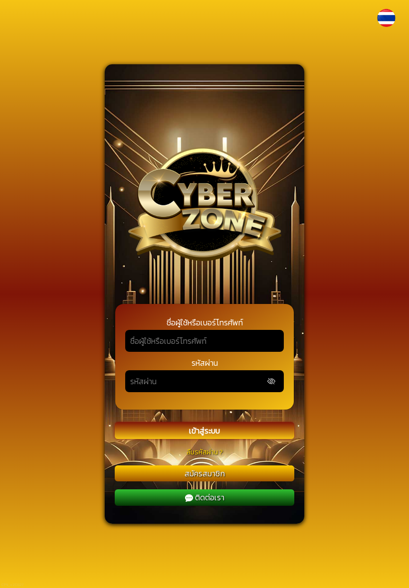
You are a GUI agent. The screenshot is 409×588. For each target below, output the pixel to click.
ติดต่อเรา (209, 497)
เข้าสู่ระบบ (204, 431)
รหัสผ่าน (205, 363)
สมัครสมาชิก (205, 473)
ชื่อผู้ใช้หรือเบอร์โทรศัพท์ (205, 322)
